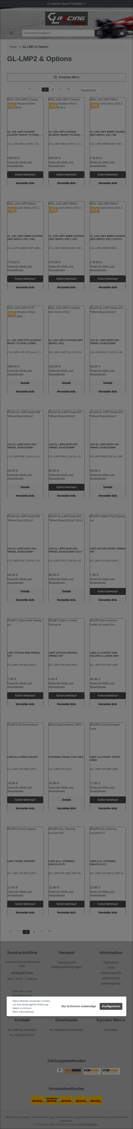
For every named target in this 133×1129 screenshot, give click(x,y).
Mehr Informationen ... (25, 1011)
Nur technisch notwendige (78, 1006)
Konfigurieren (111, 1006)
